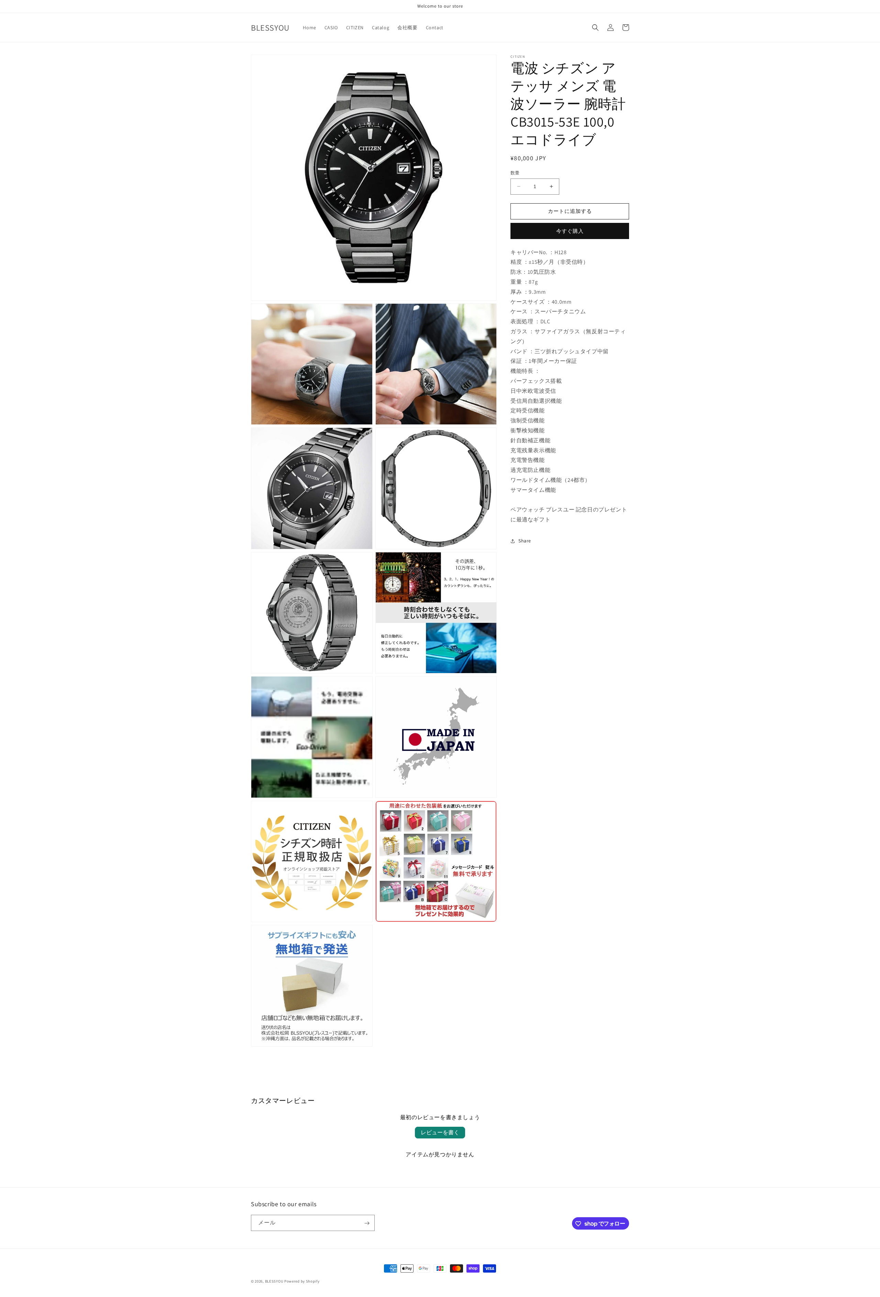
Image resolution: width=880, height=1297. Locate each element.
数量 (515, 173)
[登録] (366, 1223)
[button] (595, 27)
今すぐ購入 (570, 230)
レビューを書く (440, 1132)
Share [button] (524, 541)
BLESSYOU (274, 1281)
